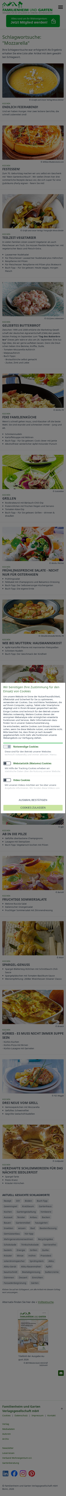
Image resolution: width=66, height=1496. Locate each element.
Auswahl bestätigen (33, 800)
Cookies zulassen (33, 807)
